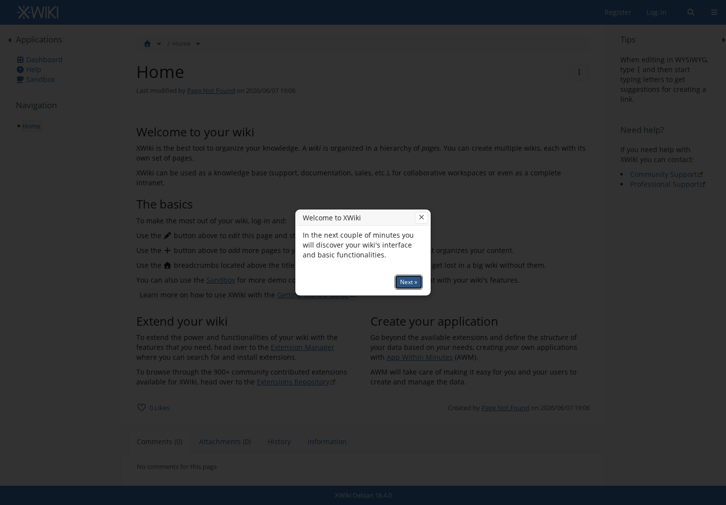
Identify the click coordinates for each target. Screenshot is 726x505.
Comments (159, 441)
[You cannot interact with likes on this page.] (141, 407)
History (279, 441)
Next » (408, 282)
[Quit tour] (421, 218)
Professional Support (664, 184)
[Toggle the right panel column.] (719, 40)
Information (327, 441)
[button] (114, 255)
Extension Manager (302, 347)
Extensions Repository (293, 381)
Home (181, 43)
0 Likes (159, 407)
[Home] (148, 43)
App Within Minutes (420, 357)
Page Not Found (211, 90)
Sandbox (220, 280)
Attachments (225, 441)
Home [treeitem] (31, 126)
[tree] (61, 126)
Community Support (663, 174)
